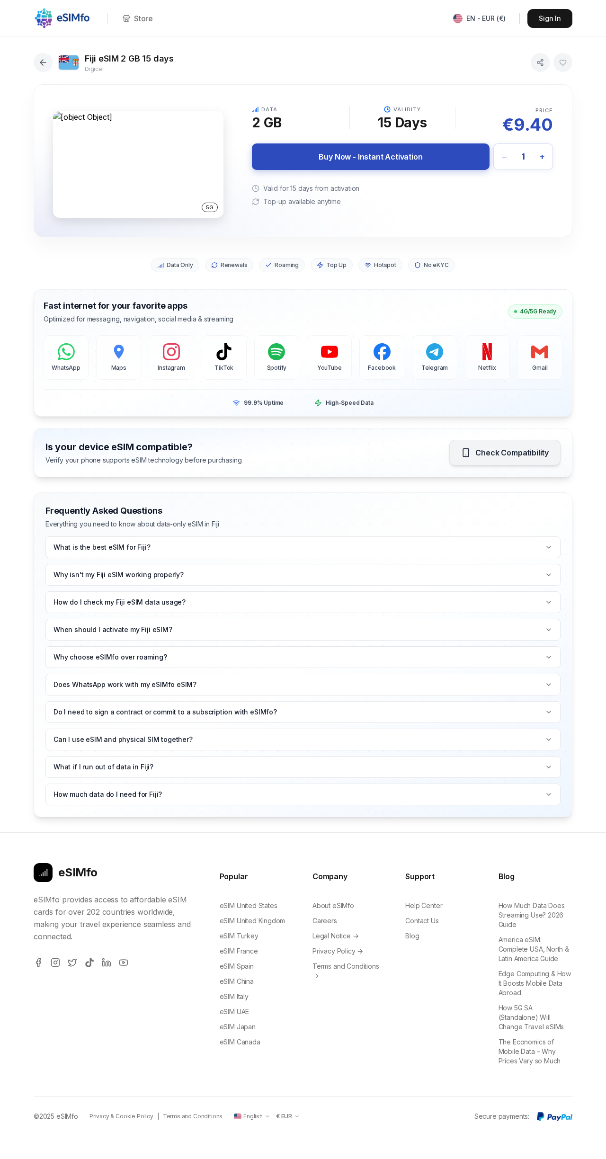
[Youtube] (123, 962)
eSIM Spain (237, 966)
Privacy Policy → (337, 951)
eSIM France (239, 951)
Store (143, 18)
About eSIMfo (333, 905)
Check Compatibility (512, 452)
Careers (324, 921)
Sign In (550, 18)
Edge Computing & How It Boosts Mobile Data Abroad (535, 983)
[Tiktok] (89, 962)
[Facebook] (38, 962)
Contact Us (421, 921)
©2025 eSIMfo (56, 1116)
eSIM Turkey (239, 936)
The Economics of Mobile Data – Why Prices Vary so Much (530, 1051)
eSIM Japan (238, 1027)
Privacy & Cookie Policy (121, 1116)
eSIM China (237, 981)
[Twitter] (72, 962)
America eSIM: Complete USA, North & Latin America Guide (534, 949)
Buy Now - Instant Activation (370, 156)
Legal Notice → (335, 936)
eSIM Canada (240, 1042)
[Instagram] (55, 962)
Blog (412, 936)
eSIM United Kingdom (252, 921)
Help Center (423, 905)
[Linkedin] (106, 962)
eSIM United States (248, 905)
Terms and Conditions (193, 1116)
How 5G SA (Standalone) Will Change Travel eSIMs (531, 1017)
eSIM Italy (234, 996)
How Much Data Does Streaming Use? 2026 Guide (532, 914)
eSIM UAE (235, 1011)
